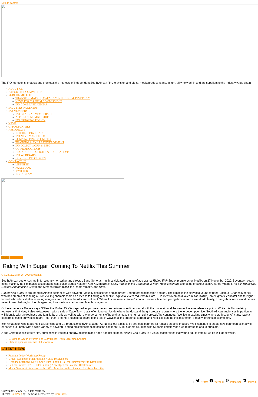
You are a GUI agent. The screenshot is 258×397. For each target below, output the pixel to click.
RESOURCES (16, 129)
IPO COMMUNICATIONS (31, 104)
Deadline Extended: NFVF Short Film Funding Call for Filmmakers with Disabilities (55, 361)
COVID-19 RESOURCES (30, 158)
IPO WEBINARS (25, 155)
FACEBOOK (23, 167)
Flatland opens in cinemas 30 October (31, 342)
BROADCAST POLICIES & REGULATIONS (42, 151)
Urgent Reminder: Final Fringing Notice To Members (38, 358)
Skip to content (9, 2)
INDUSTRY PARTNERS (23, 107)
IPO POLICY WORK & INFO (33, 145)
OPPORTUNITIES (19, 126)
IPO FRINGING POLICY (30, 120)
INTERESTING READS (29, 132)
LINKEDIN (22, 164)
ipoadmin (36, 274)
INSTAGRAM (23, 173)
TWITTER (21, 170)
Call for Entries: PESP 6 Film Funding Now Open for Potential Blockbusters (50, 364)
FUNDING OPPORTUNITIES (33, 139)
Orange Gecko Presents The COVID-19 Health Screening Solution (47, 338)
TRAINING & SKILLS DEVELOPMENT (39, 142)
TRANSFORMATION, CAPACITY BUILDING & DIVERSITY (52, 98)
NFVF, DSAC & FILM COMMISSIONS (38, 101)
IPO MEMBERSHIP (20, 110)
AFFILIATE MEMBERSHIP (32, 117)
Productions (16, 257)
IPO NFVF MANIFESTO (30, 136)
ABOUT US (15, 88)
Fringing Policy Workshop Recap (26, 355)
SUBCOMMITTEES (20, 95)
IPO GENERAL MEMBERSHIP (34, 113)
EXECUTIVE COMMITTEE (25, 91)
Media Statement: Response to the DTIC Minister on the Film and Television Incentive (56, 368)
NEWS (12, 123)
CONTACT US (17, 161)
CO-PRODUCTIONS (28, 148)
